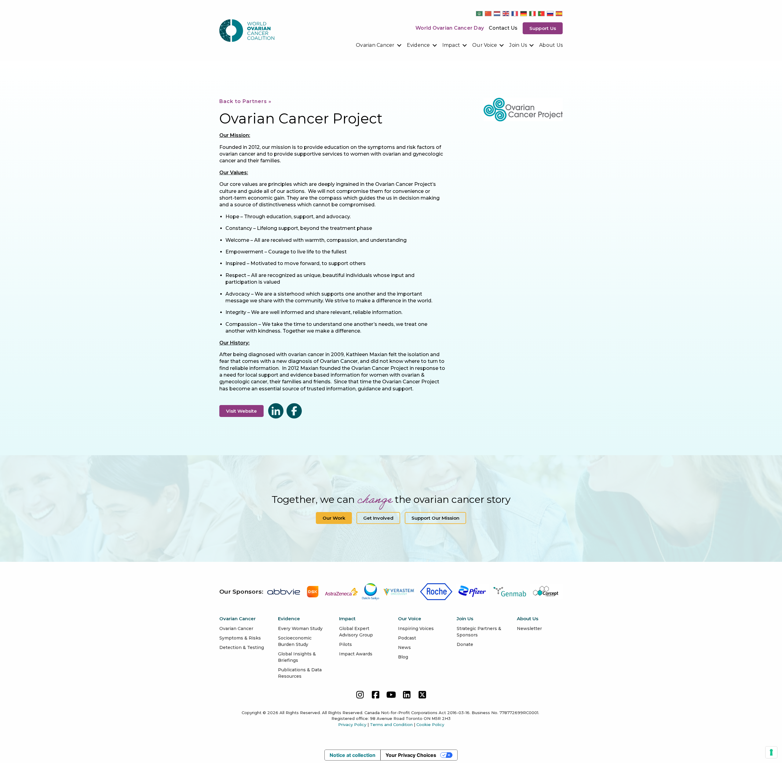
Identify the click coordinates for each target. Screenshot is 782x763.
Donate (465, 644)
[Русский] (550, 13)
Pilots (345, 644)
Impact (451, 45)
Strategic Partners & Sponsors (479, 632)
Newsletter (529, 628)
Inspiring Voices (416, 628)
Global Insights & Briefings (297, 657)
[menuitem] (379, 45)
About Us (551, 45)
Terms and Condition (391, 724)
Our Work (334, 518)
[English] (506, 13)
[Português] (541, 13)
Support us (542, 28)
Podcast (407, 638)
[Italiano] (532, 13)
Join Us (518, 45)
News (404, 647)
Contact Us (503, 28)
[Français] (515, 13)
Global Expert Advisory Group (356, 632)
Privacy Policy (352, 724)
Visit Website (241, 411)
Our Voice (484, 45)
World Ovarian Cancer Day (449, 28)
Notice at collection (352, 755)
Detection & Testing (241, 647)
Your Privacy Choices (411, 755)
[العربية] (479, 13)
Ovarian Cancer (375, 45)
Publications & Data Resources (300, 673)
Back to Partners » (245, 101)
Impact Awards (355, 654)
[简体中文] (488, 13)
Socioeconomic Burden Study (295, 641)
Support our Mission (435, 518)
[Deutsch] (524, 13)
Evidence (418, 45)
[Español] (559, 13)
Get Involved (378, 518)
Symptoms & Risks (240, 638)
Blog (403, 657)
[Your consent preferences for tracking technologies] (771, 752)
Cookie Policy (430, 724)
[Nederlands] (497, 13)
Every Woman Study (300, 628)
